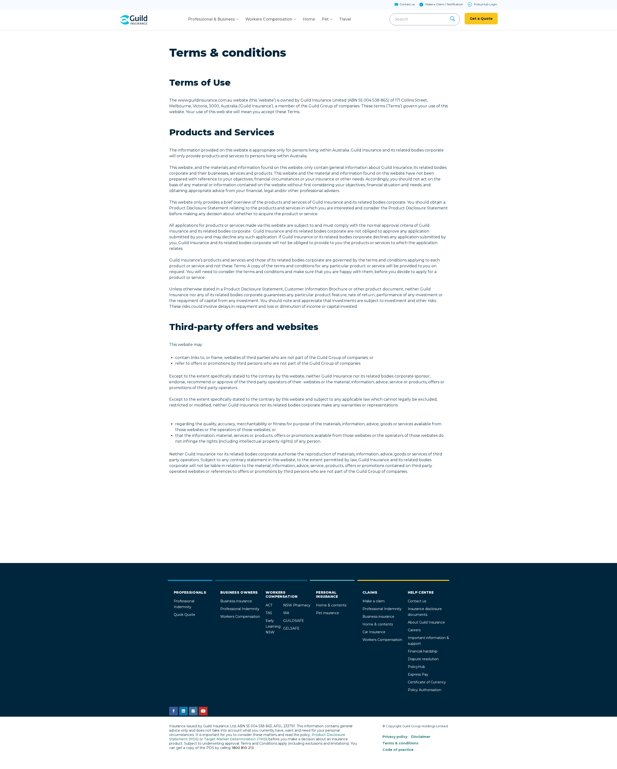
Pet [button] (325, 19)
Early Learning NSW (273, 626)
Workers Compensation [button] (268, 19)
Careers (414, 630)
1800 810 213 (243, 748)
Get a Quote (481, 18)
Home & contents (331, 605)
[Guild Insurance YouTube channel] (203, 711)
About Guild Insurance (426, 622)
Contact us (417, 601)
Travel (345, 19)
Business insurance (236, 601)
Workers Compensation (240, 616)
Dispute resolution (423, 659)
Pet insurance (327, 613)
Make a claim (373, 601)
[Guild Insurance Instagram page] (193, 711)
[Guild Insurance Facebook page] (173, 711)
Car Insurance (373, 632)
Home (309, 19)
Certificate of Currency (427, 682)
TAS (269, 613)
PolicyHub (416, 667)
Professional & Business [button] (211, 19)
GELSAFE (291, 628)
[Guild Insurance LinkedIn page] (183, 711)
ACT (269, 605)
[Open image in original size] (133, 20)
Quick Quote (184, 614)
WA (286, 613)
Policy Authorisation (424, 690)
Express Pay (418, 674)
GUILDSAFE (293, 620)
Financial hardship (422, 651)
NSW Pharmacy (296, 605)
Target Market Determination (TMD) (236, 739)
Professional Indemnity (239, 609)
